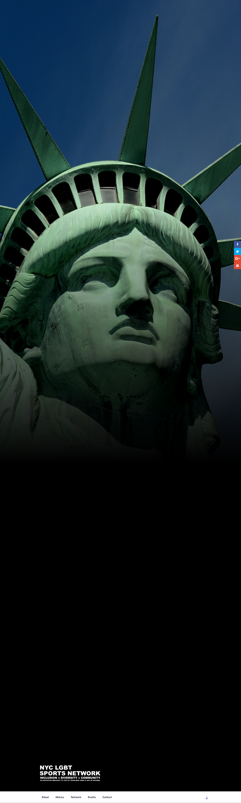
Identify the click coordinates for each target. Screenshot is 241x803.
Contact (107, 797)
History (60, 797)
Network (76, 797)
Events (92, 797)
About (45, 797)
